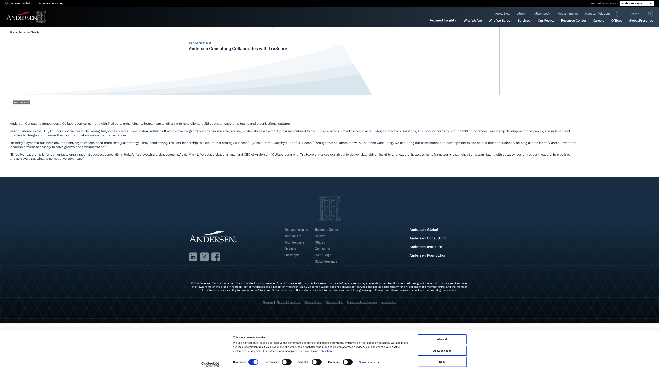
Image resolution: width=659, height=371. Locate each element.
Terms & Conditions (288, 302)
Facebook (636, 32)
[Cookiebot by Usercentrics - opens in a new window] (210, 364)
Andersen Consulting (50, 3)
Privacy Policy (313, 302)
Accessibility (388, 302)
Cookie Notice (334, 302)
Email (641, 32)
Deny (442, 361)
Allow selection (442, 350)
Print (647, 32)
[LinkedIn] (193, 256)
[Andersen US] (26, 16)
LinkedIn (625, 32)
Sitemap (268, 302)
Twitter (631, 32)
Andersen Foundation (427, 255)
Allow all (442, 339)
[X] (204, 256)
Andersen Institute (425, 247)
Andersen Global (19, 3)
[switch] (287, 362)
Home (13, 32)
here (330, 351)
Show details (367, 362)
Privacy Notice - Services (362, 302)
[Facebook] (215, 256)
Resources (24, 32)
